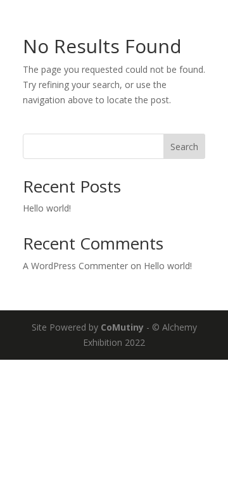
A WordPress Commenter (75, 266)
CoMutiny (122, 327)
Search (184, 147)
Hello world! (47, 208)
